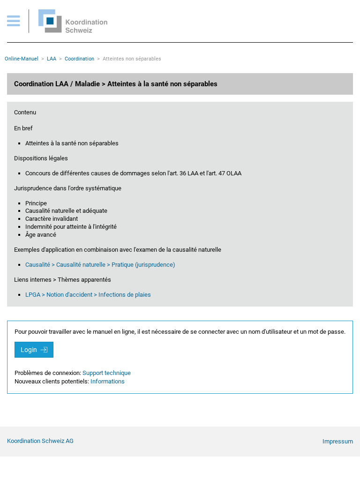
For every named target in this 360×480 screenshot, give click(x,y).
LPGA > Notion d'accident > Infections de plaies (88, 294)
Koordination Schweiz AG (40, 440)
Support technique (106, 372)
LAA (51, 59)
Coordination (79, 59)
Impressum (337, 441)
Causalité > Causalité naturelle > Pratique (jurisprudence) (100, 264)
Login (29, 349)
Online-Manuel (21, 59)
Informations (107, 381)
